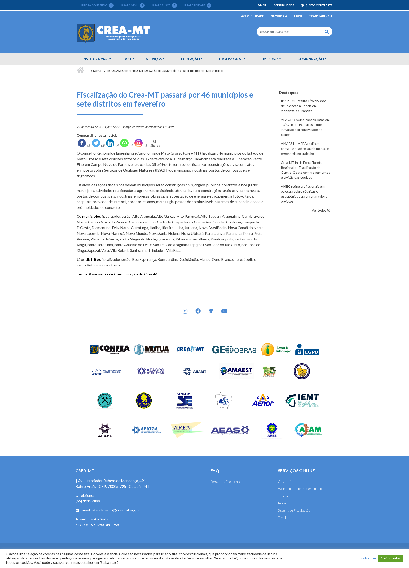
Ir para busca (163, 5)
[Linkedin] (112, 144)
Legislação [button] (189, 59)
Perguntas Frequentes (226, 481)
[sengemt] (184, 400)
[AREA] (188, 430)
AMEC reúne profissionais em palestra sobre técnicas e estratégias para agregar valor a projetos (304, 193)
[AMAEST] (236, 371)
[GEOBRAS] (234, 349)
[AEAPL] (105, 430)
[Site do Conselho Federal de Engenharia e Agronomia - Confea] (110, 349)
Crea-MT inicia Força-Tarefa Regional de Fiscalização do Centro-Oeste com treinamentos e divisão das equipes (305, 169)
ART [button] (128, 59)
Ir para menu (132, 5)
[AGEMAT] (303, 371)
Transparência (320, 16)
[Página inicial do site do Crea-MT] (114, 33)
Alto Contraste (320, 5)
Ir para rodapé (197, 5)
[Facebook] (83, 144)
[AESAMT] (223, 400)
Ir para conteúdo (96, 5)
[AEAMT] (194, 371)
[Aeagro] (150, 371)
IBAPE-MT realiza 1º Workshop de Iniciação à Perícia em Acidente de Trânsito (304, 106)
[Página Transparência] (276, 349)
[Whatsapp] (126, 144)
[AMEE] (272, 430)
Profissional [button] (231, 59)
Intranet (284, 503)
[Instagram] (140, 144)
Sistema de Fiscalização (294, 510)
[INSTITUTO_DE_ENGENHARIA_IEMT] (302, 400)
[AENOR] (263, 400)
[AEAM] (308, 430)
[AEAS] (230, 430)
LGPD (298, 16)
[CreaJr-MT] (190, 349)
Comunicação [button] (311, 59)
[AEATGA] (147, 430)
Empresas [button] (269, 59)
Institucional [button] (95, 59)
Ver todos (322, 210)
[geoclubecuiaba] (105, 400)
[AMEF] (269, 371)
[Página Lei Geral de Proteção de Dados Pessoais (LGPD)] (307, 349)
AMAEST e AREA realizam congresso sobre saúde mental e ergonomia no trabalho (305, 148)
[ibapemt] (144, 400)
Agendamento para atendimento (300, 489)
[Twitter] (98, 144)
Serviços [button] (154, 59)
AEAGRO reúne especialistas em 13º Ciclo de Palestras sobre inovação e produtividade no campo (305, 127)
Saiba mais (369, 558)
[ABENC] (106, 371)
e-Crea (283, 496)
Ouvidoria (279, 16)
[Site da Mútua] (151, 349)
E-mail (262, 5)
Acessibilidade (283, 5)
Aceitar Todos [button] (390, 558)
